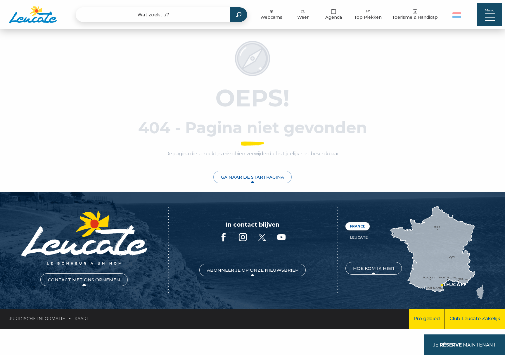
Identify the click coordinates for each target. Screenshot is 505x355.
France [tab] (357, 226)
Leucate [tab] (359, 237)
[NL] (456, 15)
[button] (457, 14)
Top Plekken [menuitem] (368, 17)
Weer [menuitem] (303, 17)
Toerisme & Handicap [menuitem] (415, 17)
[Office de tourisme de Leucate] (84, 238)
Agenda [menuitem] (333, 17)
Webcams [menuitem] (271, 17)
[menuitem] (33, 14)
